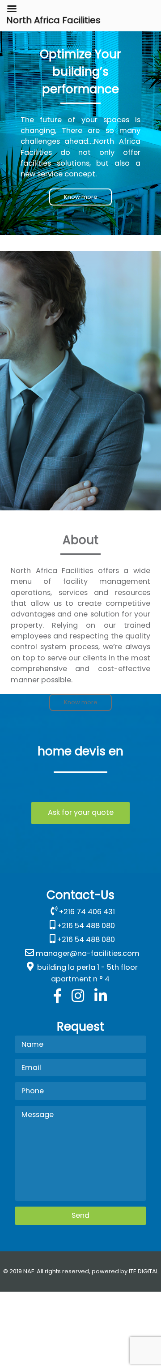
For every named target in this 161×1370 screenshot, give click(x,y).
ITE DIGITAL (143, 1271)
